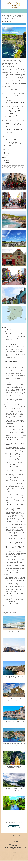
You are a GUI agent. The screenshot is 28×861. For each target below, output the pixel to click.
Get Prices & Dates (14, 24)
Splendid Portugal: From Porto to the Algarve (14, 721)
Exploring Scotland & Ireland (14, 654)
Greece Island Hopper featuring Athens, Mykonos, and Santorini (14, 699)
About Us (14, 838)
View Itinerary (14, 89)
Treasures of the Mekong (14, 631)
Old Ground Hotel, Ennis (11, 145)
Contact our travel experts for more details (14, 606)
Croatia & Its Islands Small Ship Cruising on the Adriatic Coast (14, 744)
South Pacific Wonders (14, 811)
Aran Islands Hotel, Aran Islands (13, 144)
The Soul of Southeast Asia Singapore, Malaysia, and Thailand (14, 766)
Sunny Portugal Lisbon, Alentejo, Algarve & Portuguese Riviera (14, 677)
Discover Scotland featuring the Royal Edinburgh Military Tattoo (14, 789)
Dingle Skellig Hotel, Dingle (11, 142)
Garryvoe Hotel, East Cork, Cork (13, 140)
